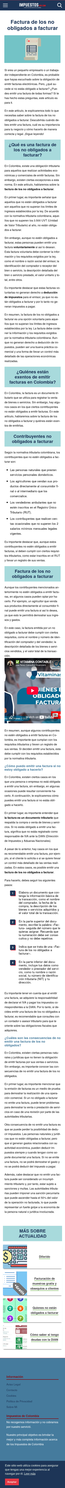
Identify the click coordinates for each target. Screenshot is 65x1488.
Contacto (11, 1390)
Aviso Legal (13, 1384)
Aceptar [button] (11, 1481)
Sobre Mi (11, 1407)
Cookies (11, 1395)
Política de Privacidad (19, 1401)
